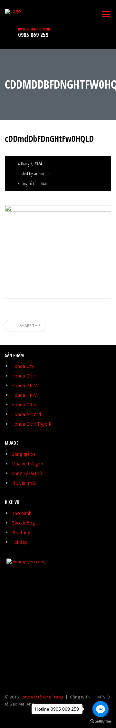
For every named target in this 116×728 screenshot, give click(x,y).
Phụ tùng (20, 532)
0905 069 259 (33, 35)
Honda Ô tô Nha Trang (41, 697)
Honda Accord (26, 414)
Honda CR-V (23, 405)
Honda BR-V (24, 385)
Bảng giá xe (23, 454)
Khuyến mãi (23, 483)
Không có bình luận (33, 183)
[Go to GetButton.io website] (100, 721)
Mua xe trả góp (27, 464)
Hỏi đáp (19, 542)
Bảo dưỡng (23, 523)
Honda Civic (23, 376)
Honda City (22, 366)
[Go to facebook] (100, 709)
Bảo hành (21, 513)
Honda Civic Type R (31, 424)
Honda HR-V (24, 395)
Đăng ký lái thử (26, 473)
